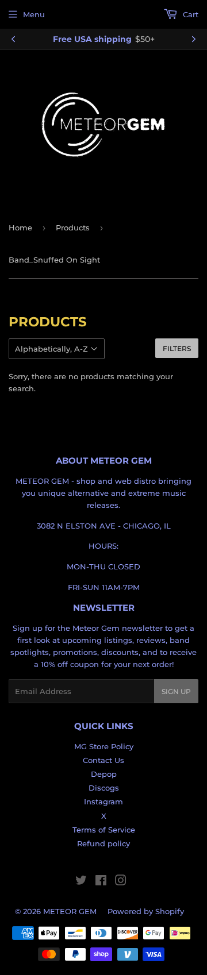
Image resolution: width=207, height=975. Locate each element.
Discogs (104, 787)
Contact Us (103, 760)
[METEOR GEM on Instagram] (120, 882)
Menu (34, 14)
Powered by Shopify (146, 911)
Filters (177, 348)
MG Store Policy (103, 746)
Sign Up (176, 691)
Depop (104, 774)
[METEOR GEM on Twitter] (81, 882)
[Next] (193, 39)
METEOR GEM (70, 911)
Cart (189, 14)
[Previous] (13, 39)
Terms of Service (103, 829)
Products (73, 227)
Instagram (103, 801)
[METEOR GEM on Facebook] (101, 882)
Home (20, 227)
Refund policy (103, 843)
